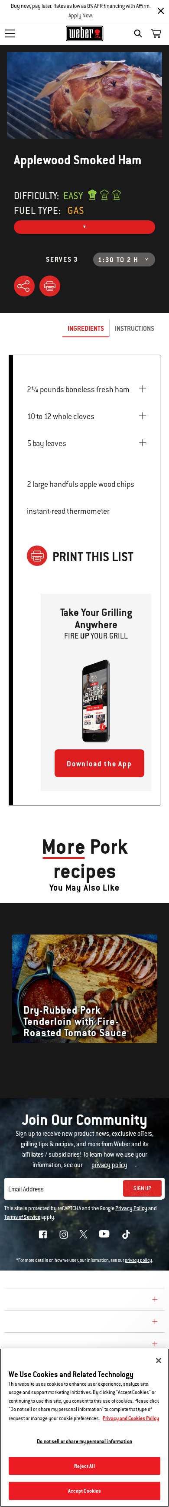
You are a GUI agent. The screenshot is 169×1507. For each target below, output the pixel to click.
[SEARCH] (140, 33)
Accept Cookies (84, 1490)
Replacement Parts (44, 1345)
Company (23, 1300)
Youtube (104, 1233)
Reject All (84, 1466)
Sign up (142, 1188)
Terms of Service (22, 1217)
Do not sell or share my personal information (84, 1441)
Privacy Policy (131, 1208)
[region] (84, 1427)
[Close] (161, 11)
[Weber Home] (85, 33)
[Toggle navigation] (10, 33)
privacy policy (138, 1260)
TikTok (126, 1234)
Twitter (83, 1234)
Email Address (26, 1189)
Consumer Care (36, 1323)
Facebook (43, 1234)
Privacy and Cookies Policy (131, 1418)
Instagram (63, 1234)
